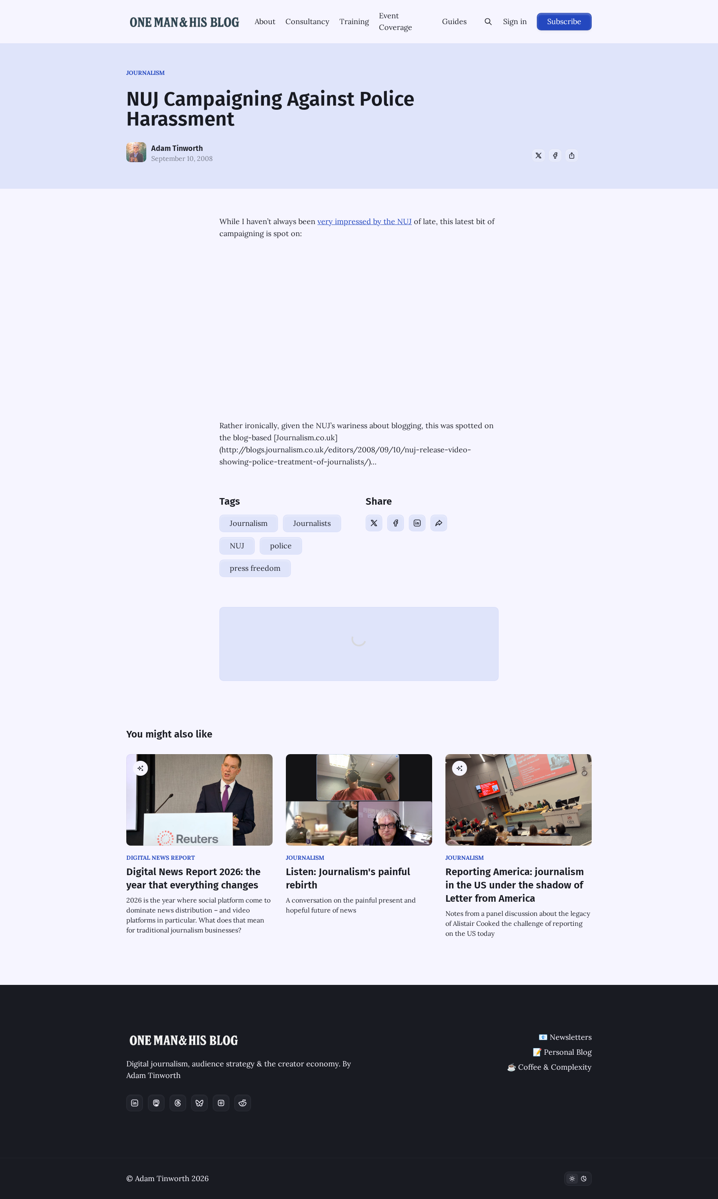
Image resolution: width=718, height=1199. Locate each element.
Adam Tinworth (177, 148)
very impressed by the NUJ (364, 221)
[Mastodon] (156, 1103)
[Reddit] (242, 1103)
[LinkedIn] (417, 523)
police (281, 545)
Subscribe (564, 21)
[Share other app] (571, 155)
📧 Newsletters (565, 1037)
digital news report (160, 857)
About (265, 21)
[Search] (488, 21)
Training (354, 21)
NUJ (237, 545)
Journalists (312, 523)
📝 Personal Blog (562, 1052)
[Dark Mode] (578, 1179)
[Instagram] (221, 1103)
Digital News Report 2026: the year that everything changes (193, 878)
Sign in (515, 21)
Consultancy (307, 21)
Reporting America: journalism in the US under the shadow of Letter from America (514, 885)
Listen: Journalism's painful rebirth (348, 878)
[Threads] (178, 1103)
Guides (454, 21)
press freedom (255, 568)
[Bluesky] (199, 1103)
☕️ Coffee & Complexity (549, 1067)
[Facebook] (555, 155)
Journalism (145, 72)
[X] (538, 155)
